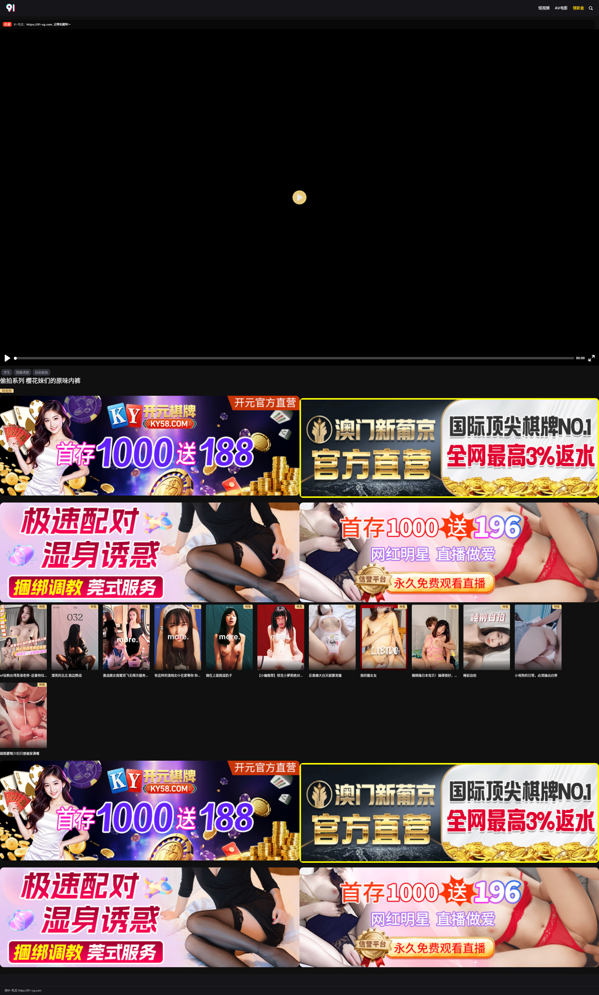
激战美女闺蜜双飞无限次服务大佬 (126, 675)
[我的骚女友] (383, 637)
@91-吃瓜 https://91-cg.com (23, 990)
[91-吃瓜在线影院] (11, 8)
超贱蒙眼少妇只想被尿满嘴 (19, 753)
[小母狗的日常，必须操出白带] (538, 637)
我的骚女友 (368, 675)
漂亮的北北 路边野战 (66, 675)
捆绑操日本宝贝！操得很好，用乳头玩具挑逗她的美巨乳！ (435, 675)
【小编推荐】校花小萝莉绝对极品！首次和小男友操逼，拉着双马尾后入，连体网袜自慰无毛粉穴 (280, 675)
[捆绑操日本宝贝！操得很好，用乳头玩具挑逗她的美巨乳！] (435, 637)
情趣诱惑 (22, 372)
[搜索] (591, 8)
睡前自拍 (469, 675)
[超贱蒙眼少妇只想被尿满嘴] (23, 715)
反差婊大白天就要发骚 (325, 675)
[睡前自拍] (486, 637)
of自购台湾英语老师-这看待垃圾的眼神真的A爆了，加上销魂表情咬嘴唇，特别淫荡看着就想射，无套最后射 (23, 675)
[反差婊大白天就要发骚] (332, 637)
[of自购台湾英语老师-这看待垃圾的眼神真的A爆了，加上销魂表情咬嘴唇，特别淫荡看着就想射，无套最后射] (23, 637)
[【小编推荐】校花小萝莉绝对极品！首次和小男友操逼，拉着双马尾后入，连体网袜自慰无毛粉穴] (280, 637)
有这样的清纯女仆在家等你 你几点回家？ (177, 675)
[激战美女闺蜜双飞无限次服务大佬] (126, 637)
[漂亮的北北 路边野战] (74, 637)
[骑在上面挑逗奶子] (229, 637)
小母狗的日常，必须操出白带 (536, 675)
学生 (7, 372)
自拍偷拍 (41, 372)
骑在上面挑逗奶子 (219, 675)
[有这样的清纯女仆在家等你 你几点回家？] (177, 637)
